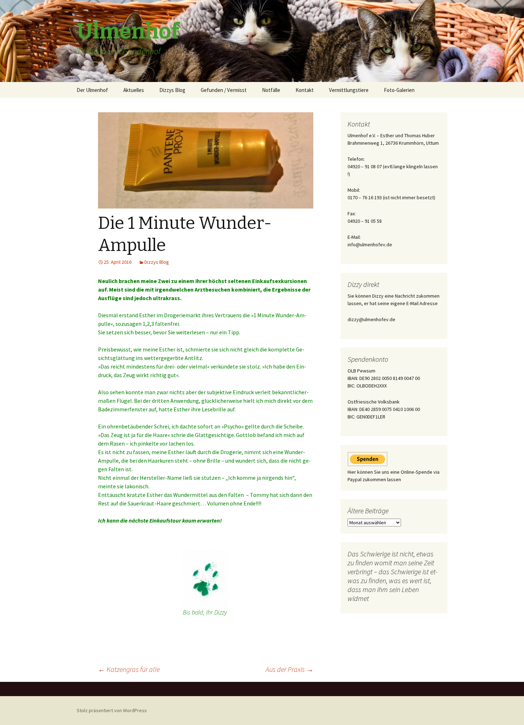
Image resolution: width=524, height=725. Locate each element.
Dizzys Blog (172, 90)
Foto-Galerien (399, 90)
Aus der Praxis (289, 669)
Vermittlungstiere (349, 90)
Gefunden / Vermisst (224, 90)
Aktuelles (133, 90)
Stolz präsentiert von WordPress (112, 710)
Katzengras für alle (129, 669)
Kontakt (305, 90)
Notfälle (271, 90)
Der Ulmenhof (92, 90)
